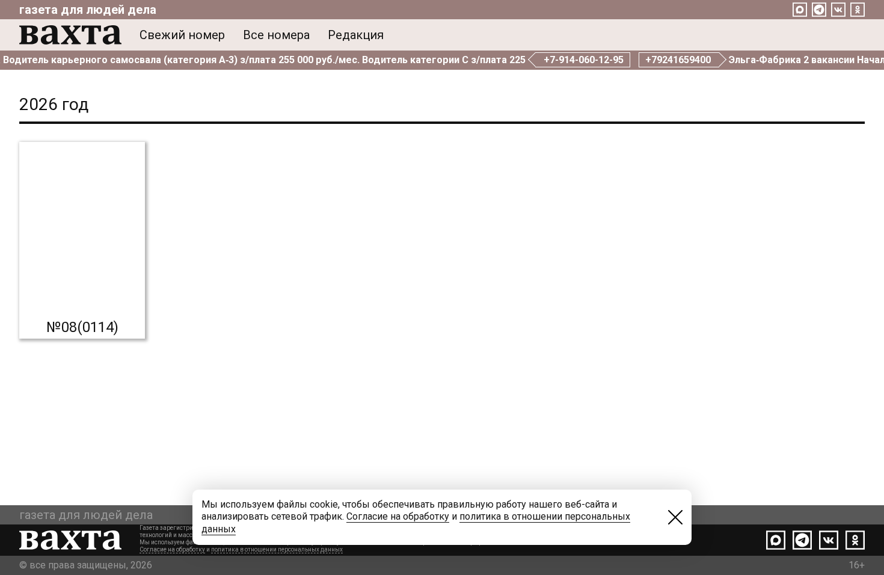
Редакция (356, 35)
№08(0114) (82, 327)
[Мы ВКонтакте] (838, 9)
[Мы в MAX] (800, 9)
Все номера (276, 35)
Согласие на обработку (172, 549)
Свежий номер (182, 35)
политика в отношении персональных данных (277, 549)
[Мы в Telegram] (819, 9)
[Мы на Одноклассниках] (857, 9)
